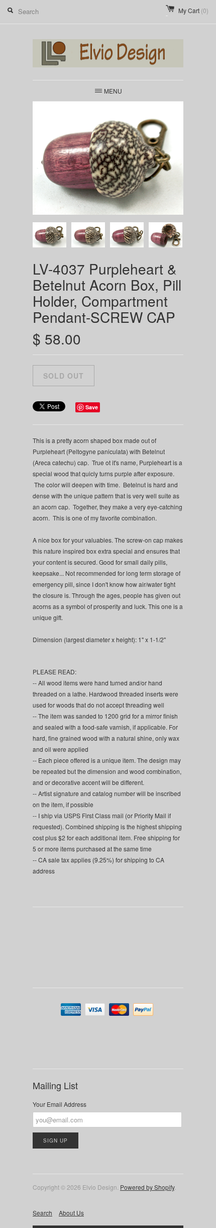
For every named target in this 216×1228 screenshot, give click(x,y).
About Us (71, 1212)
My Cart (193, 10)
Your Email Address (59, 1104)
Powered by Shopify (147, 1187)
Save (91, 407)
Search (42, 1212)
